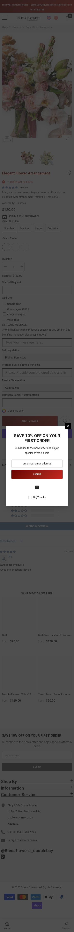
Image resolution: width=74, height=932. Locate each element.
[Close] (68, 426)
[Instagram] (37, 487)
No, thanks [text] (39, 497)
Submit (37, 474)
